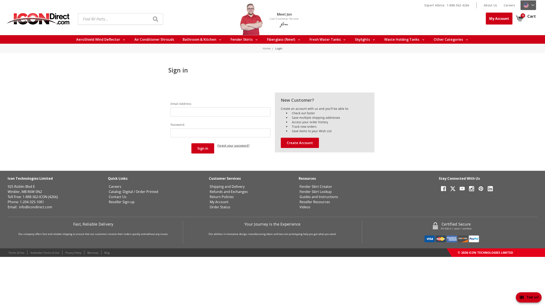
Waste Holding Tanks (402, 39)
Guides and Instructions (319, 196)
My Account (499, 18)
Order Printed (147, 191)
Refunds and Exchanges (229, 191)
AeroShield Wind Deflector (98, 39)
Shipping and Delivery (227, 186)
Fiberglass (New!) (281, 39)
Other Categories (449, 39)
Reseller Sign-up (122, 202)
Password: (178, 125)
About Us (490, 5)
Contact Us (117, 196)
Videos (305, 207)
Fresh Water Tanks (326, 39)
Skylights (363, 39)
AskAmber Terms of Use (44, 253)
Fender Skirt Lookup (316, 191)
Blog (107, 253)
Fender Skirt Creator (316, 186)
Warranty (92, 253)
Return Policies (222, 196)
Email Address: (181, 104)
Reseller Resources (315, 202)
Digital (128, 191)
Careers (509, 5)
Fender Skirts (242, 39)
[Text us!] (528, 298)
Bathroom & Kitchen (200, 39)
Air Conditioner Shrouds (154, 39)
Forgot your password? (233, 145)
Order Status (220, 207)
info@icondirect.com (35, 207)
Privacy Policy (73, 253)
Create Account (300, 142)
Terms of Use (16, 253)
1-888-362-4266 (458, 5)
